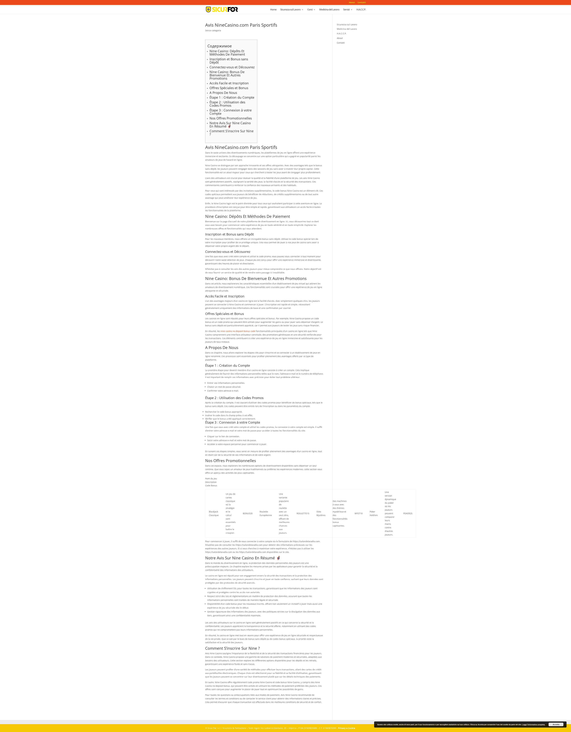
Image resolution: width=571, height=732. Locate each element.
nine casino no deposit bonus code (238, 331)
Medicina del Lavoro (329, 9)
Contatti (362, 2)
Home (273, 9)
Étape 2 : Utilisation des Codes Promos (227, 104)
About (352, 2)
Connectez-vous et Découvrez (232, 67)
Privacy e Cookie (346, 728)
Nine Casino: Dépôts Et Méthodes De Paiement (227, 52)
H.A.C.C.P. (361, 9)
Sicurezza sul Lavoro (290, 9)
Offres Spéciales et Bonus (229, 88)
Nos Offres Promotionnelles (231, 118)
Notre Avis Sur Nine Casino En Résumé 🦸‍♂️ (230, 124)
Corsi (309, 9)
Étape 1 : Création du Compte (232, 97)
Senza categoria (213, 30)
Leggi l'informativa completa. (533, 724)
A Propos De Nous (223, 92)
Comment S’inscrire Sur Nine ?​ (232, 132)
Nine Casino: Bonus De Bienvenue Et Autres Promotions (227, 75)
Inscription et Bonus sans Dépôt (229, 60)
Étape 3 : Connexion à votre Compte (231, 112)
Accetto (556, 724)
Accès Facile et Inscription (229, 83)
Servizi (346, 9)
